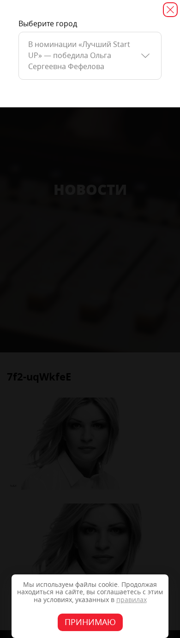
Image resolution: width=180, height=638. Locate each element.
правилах (131, 600)
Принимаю (90, 622)
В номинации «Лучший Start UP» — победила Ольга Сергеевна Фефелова (79, 55)
